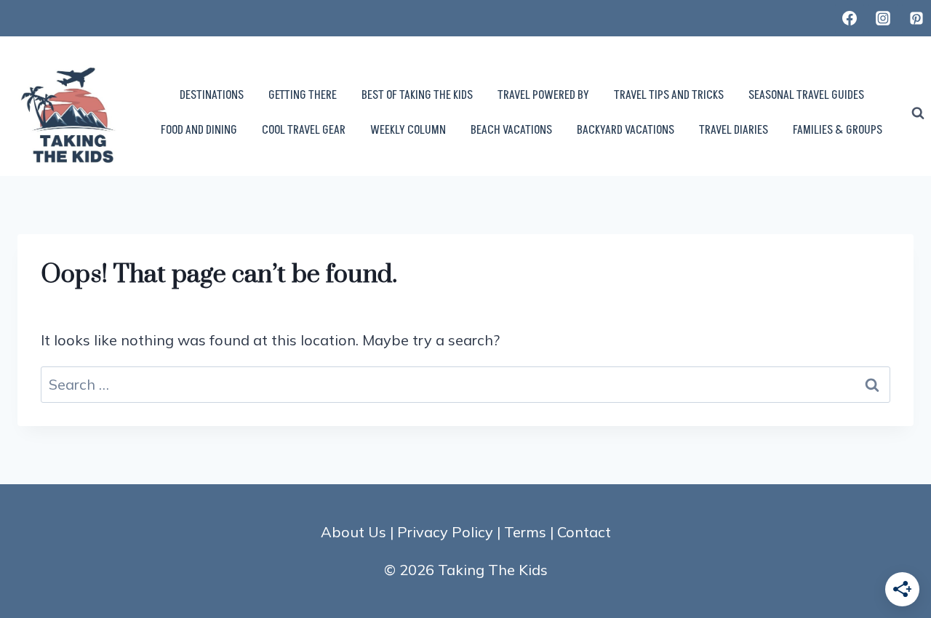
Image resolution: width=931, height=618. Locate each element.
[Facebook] (849, 18)
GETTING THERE (302, 95)
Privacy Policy (445, 532)
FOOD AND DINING (199, 130)
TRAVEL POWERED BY (543, 95)
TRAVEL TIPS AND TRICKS (669, 95)
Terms (525, 532)
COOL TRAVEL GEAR (303, 130)
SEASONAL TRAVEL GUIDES (806, 95)
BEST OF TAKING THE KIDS (417, 95)
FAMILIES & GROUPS (837, 130)
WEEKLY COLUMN (408, 130)
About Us (353, 532)
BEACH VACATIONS (511, 130)
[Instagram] (883, 18)
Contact (584, 532)
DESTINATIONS (212, 95)
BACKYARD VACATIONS (625, 130)
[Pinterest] (916, 18)
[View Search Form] (918, 113)
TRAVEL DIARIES (733, 130)
